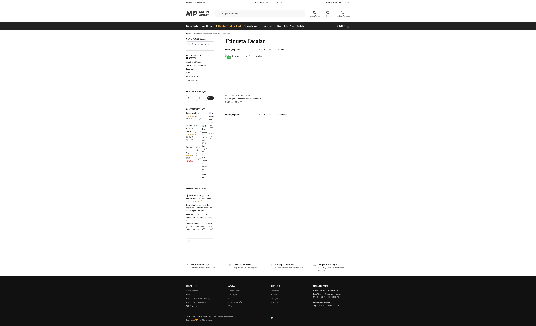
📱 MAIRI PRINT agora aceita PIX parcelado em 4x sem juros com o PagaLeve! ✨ (198, 198)
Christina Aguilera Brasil (196, 66)
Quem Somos (192, 291)
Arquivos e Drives (193, 62)
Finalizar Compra (343, 16)
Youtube (274, 302)
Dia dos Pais (193, 80)
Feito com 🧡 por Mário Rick (199, 320)
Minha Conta (315, 16)
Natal (188, 73)
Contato (231, 298)
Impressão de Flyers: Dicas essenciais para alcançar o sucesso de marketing (199, 217)
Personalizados (243, 96)
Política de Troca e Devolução (338, 3)
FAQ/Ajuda (233, 294)
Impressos (230, 96)
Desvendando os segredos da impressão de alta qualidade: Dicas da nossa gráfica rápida (199, 208)
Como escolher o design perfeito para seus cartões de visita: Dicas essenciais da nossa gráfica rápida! (199, 226)
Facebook (275, 291)
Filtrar (210, 98)
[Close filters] (215, 39)
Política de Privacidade (196, 302)
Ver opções (244, 108)
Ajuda (328, 16)
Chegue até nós (235, 302)
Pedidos (189, 294)
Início (188, 34)
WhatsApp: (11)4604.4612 (196, 3)
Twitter (274, 294)
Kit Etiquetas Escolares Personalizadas (243, 99)
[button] (343, 26)
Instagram (275, 298)
